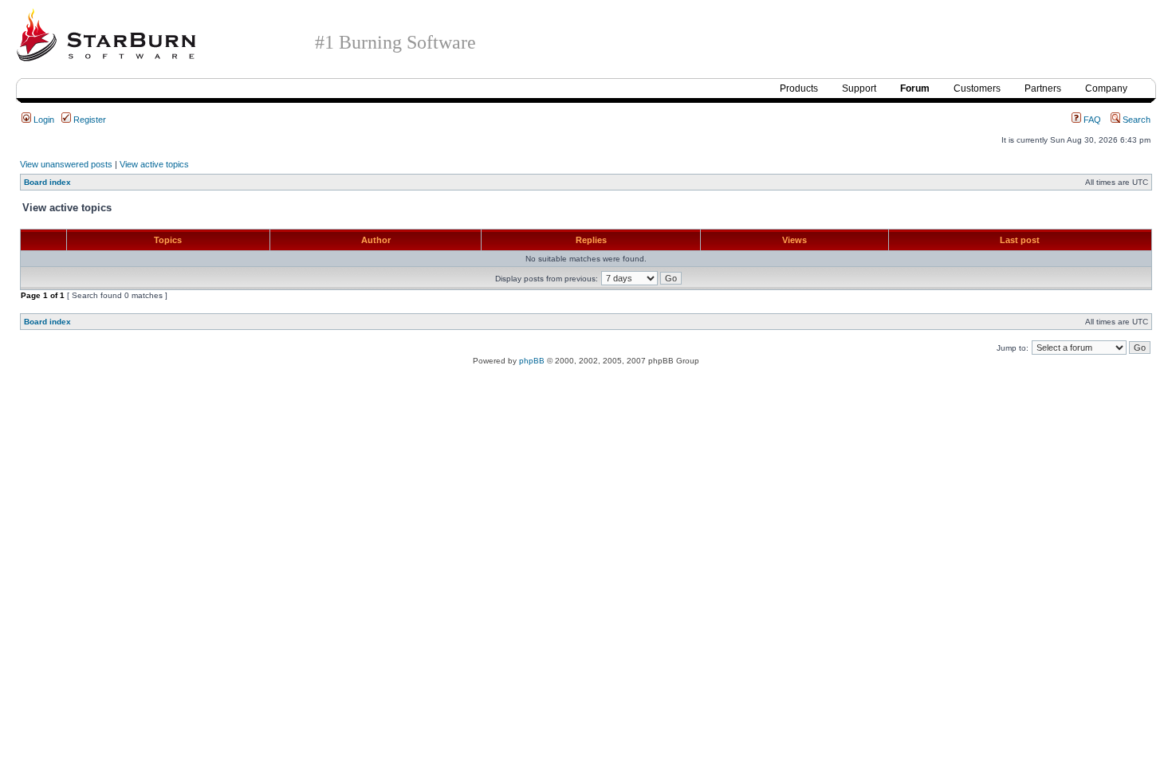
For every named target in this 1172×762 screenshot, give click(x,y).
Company (1106, 88)
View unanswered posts (66, 164)
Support (859, 88)
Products (799, 88)
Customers (977, 88)
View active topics (154, 164)
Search (1135, 119)
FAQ (1091, 119)
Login (42, 119)
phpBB (532, 360)
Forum (915, 88)
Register (88, 119)
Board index (47, 182)
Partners (1043, 88)
